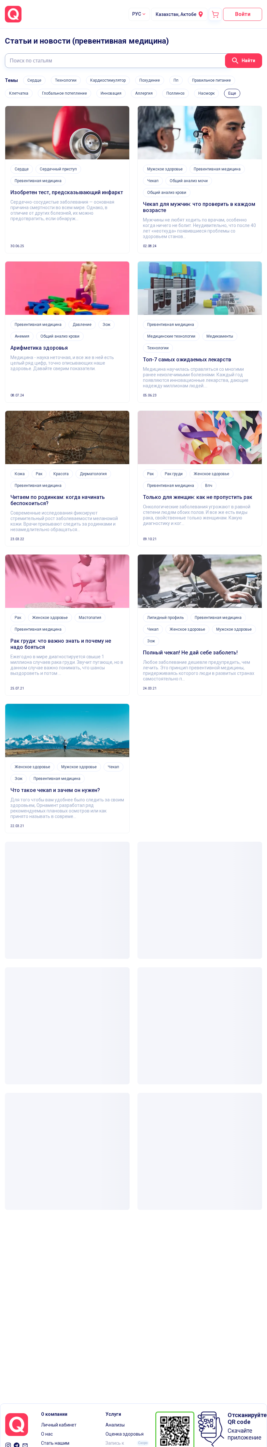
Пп (176, 80)
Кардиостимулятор (108, 80)
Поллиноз (175, 93)
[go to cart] (215, 14)
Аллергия (144, 93)
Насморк (206, 93)
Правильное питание (211, 80)
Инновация (111, 93)
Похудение (149, 80)
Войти (242, 14)
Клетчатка (18, 93)
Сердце (34, 80)
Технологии (66, 80)
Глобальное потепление (64, 93)
